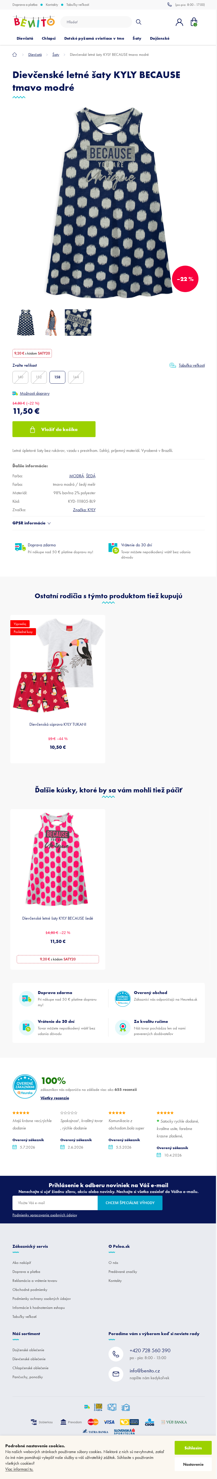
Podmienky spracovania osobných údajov (44, 1215)
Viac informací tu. (19, 1469)
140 (20, 377)
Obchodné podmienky (29, 1289)
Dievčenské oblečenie (29, 1358)
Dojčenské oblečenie (28, 1350)
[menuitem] (25, 38)
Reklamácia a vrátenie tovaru (34, 1280)
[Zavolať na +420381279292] (186, 4)
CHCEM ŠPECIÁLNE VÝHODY (130, 1202)
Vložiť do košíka (59, 429)
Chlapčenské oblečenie (30, 1367)
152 (39, 377)
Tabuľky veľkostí (77, 5)
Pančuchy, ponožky (27, 1376)
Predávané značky (122, 1271)
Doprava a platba (24, 5)
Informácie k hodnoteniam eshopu (38, 1307)
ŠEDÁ (91, 475)
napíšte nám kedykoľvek (149, 1373)
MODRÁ (76, 475)
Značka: (84, 509)
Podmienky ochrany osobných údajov (41, 1298)
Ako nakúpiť (21, 1262)
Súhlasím (193, 1447)
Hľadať (138, 22)
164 (76, 377)
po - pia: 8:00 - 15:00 (150, 1353)
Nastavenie (193, 1464)
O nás (113, 1262)
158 (57, 377)
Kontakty (52, 5)
